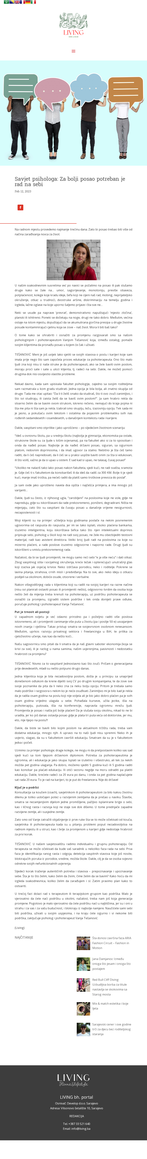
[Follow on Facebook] (20, 207)
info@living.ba (80, 1129)
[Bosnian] (12, 3)
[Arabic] (6, 3)
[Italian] (33, 3)
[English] (17, 3)
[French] (22, 3)
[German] (28, 3)
